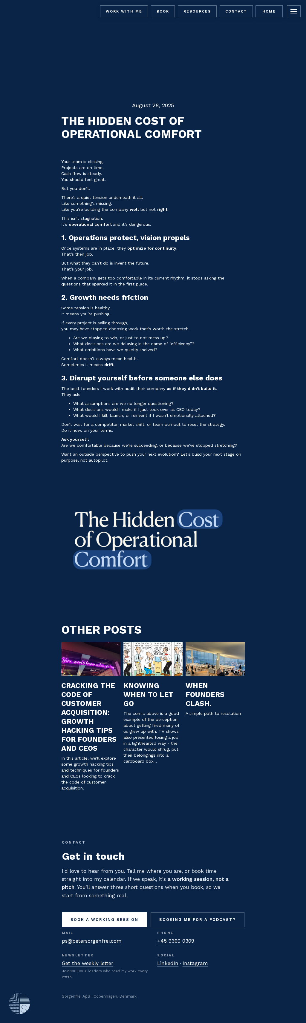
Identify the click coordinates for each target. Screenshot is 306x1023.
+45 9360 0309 (175, 941)
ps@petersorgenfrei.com (92, 941)
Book (163, 11)
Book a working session (104, 919)
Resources (197, 11)
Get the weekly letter (87, 963)
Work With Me (124, 11)
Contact (236, 11)
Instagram (195, 963)
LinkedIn (167, 963)
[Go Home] (19, 1003)
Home (269, 11)
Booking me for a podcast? (197, 919)
